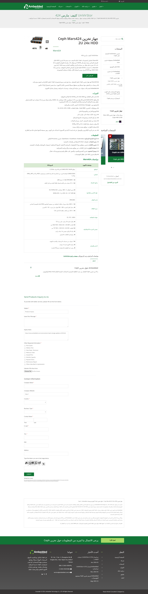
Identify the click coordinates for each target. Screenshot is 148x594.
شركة (60, 6)
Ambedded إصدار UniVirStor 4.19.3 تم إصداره (87, 568)
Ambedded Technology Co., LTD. (53, 591)
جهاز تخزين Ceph (76, 22)
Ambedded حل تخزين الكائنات (113, 72)
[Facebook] (46, 574)
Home (87, 22)
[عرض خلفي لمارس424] (34, 48)
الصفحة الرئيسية (51, 6)
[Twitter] (44, 574)
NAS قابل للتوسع (115, 67)
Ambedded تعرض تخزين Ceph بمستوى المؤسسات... (86, 577)
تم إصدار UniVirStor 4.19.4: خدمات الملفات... (88, 558)
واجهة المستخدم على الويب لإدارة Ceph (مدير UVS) (112, 92)
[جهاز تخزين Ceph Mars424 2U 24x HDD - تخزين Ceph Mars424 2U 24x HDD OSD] (47, 41)
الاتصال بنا (62, 523)
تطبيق (94, 6)
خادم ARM (76, 523)
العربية (122, 1)
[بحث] (102, 1)
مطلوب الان (89, 75)
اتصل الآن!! (112, 540)
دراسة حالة (85, 6)
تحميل (36, 276)
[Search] (122, 39)
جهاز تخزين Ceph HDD (65, 22)
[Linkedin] (42, 574)
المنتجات (68, 6)
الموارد (76, 6)
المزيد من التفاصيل (112, 182)
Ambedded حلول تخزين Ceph (86, 268)
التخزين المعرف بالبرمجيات (85, 523)
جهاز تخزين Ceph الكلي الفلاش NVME (114, 85)
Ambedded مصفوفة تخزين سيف (112, 61)
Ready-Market (106, 591)
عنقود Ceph (101, 523)
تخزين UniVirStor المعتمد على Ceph (112, 54)
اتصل (101, 6)
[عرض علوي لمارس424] (40, 47)
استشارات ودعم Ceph (113, 98)
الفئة (83, 22)
